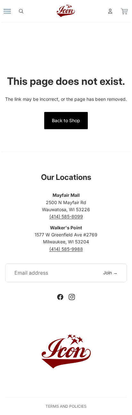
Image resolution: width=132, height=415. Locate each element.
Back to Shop (66, 120)
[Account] (107, 11)
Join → (110, 272)
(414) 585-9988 (66, 249)
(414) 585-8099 (66, 216)
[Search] (24, 11)
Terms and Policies (66, 406)
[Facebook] (60, 297)
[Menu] (10, 11)
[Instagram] (72, 297)
